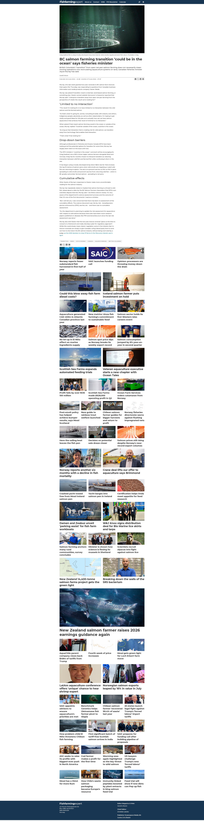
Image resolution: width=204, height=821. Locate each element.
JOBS (103, 2)
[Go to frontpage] (71, 2)
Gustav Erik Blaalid (123, 817)
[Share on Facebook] (135, 79)
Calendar (122, 2)
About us (88, 2)
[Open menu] (143, 2)
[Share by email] (143, 79)
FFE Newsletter (112, 2)
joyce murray (81, 241)
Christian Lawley (123, 811)
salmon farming (101, 241)
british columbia (115, 241)
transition (64, 241)
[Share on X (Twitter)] (138, 79)
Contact (96, 2)
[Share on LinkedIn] (140, 79)
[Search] (139, 2)
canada (90, 241)
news (72, 241)
